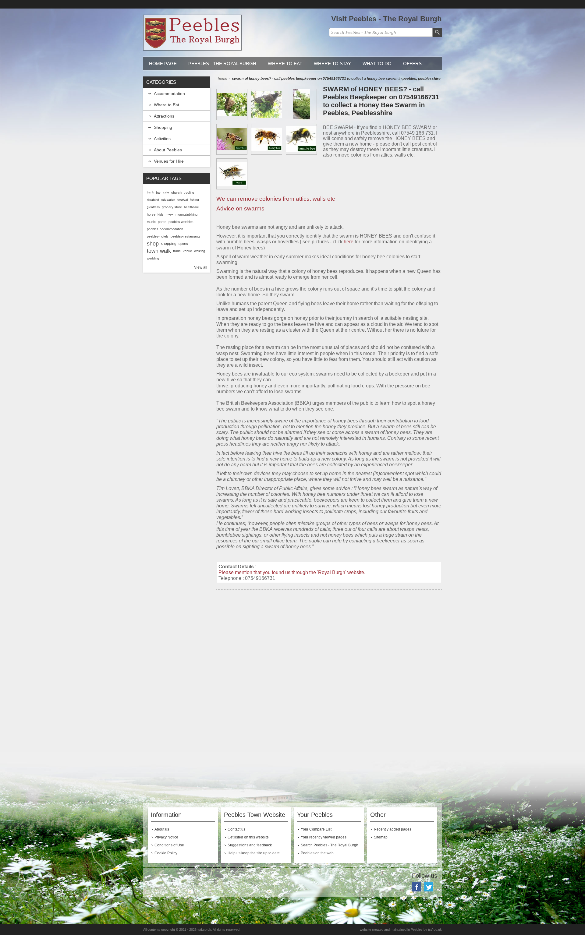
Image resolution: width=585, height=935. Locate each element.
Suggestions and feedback (250, 845)
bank (150, 192)
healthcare (191, 207)
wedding (153, 258)
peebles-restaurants (185, 236)
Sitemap (381, 837)
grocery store (172, 207)
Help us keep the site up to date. (254, 853)
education (168, 199)
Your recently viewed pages (323, 837)
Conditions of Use (169, 845)
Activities (162, 138)
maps (169, 214)
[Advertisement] (329, 647)
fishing (194, 199)
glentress (153, 207)
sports (183, 243)
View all (200, 267)
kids (161, 214)
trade (177, 251)
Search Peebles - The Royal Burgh (329, 845)
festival (182, 200)
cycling (189, 192)
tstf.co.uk (435, 929)
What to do (377, 63)
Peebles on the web (317, 853)
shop (153, 244)
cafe (166, 192)
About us (161, 829)
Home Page (163, 63)
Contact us (236, 829)
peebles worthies (180, 222)
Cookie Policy (165, 853)
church (176, 192)
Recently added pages (392, 829)
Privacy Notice (166, 837)
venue (187, 251)
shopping (168, 244)
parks (162, 222)
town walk (159, 251)
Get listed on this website (248, 837)
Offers (412, 63)
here (348, 241)
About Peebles (168, 149)
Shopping (163, 127)
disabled (153, 200)
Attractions (164, 116)
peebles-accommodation (165, 229)
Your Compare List (316, 829)
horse (151, 214)
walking (199, 251)
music (151, 222)
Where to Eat (285, 63)
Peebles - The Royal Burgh (222, 63)
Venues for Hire (169, 161)
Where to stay (332, 63)
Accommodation (169, 93)
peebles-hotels (157, 236)
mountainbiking (186, 214)
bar (158, 192)
